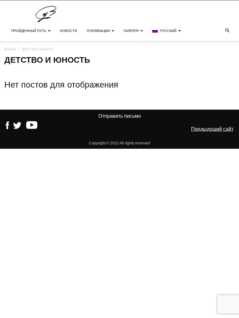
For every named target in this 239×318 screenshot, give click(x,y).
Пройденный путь (28, 31)
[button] (227, 30)
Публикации (98, 31)
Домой (10, 49)
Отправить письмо (119, 116)
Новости (68, 31)
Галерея (131, 31)
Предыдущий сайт (212, 129)
